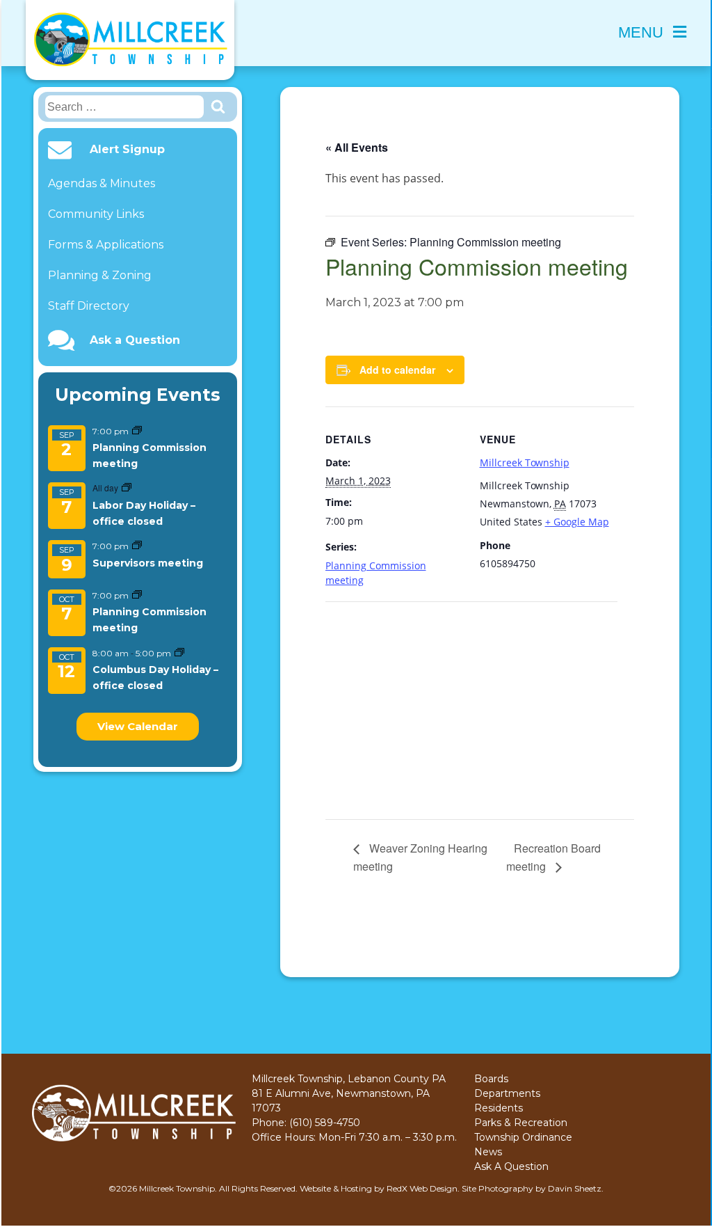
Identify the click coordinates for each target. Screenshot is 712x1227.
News (488, 1152)
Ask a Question (135, 340)
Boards (491, 1078)
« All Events (356, 147)
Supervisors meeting (147, 563)
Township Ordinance (523, 1137)
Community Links (96, 214)
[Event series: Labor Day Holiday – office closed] (126, 488)
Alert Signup (127, 149)
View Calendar (137, 726)
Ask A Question (511, 1166)
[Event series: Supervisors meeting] (137, 546)
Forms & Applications (105, 244)
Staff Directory (88, 305)
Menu (640, 32)
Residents (498, 1108)
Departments (507, 1093)
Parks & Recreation (520, 1122)
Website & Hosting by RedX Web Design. (380, 1188)
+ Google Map (577, 521)
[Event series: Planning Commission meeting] (137, 431)
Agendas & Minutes (101, 183)
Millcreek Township (524, 462)
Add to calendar (397, 370)
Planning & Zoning (100, 275)
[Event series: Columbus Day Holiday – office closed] (179, 653)
